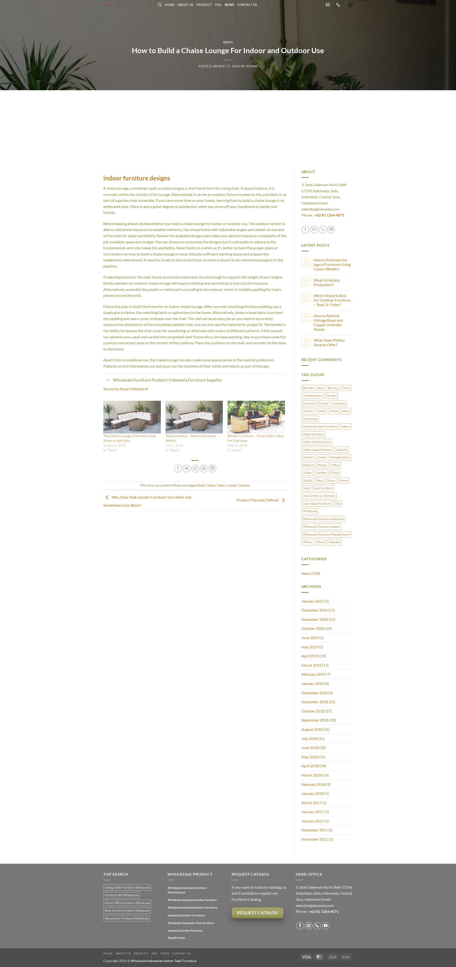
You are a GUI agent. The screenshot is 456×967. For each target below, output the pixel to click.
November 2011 (314, 839)
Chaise (210, 485)
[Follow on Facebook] (305, 229)
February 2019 (313, 674)
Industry (342, 450)
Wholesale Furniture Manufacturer (326, 534)
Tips (338, 503)
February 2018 (313, 784)
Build (201, 485)
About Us (185, 5)
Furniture (338, 403)
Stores (343, 480)
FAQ (218, 5)
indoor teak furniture (317, 442)
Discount (309, 403)
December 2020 (314, 610)
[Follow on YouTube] (331, 229)
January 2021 (312, 601)
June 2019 (309, 637)
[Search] (160, 4)
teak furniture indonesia (319, 496)
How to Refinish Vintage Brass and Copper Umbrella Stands (328, 322)
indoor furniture (313, 434)
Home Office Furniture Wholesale (127, 903)
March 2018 (311, 775)
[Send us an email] (314, 229)
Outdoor (243, 485)
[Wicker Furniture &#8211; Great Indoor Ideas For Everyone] (256, 417)
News (229, 5)
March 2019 (311, 665)
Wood (321, 542)
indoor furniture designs (136, 178)
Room (331, 480)
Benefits (308, 388)
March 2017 (311, 802)
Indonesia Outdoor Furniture (185, 915)
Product (204, 5)
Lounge (232, 485)
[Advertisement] (228, 126)
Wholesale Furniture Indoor (321, 526)
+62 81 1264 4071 (329, 215)
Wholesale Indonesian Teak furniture (190, 923)
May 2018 (309, 757)
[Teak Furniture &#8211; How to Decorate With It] (194, 417)
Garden (308, 411)
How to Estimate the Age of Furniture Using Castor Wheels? (332, 264)
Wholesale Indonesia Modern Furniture (192, 907)
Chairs (345, 388)
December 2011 (314, 830)
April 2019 (310, 656)
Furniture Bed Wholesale (121, 895)
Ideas (346, 411)
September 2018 (314, 720)
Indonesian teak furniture (320, 426)
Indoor (221, 485)
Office (336, 465)
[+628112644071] (338, 4)
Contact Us (247, 5)
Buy (320, 388)
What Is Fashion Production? (327, 282)
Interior (308, 457)
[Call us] (323, 229)
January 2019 (312, 683)
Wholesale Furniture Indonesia (323, 519)
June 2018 (309, 747)
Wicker (308, 542)
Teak (306, 488)
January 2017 (312, 811)
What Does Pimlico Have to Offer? (329, 342)
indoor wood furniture (317, 450)
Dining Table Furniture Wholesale (127, 887)
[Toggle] (108, 380)
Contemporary (313, 395)
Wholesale (310, 511)
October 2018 (312, 711)
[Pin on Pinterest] (204, 468)
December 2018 (314, 692)
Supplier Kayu (176, 937)
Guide (321, 411)
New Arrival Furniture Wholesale (127, 910)
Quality (308, 480)
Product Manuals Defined (258, 500)
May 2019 (309, 647)
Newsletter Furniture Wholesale (126, 918)
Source (108, 389)
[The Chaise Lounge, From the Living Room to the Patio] (132, 417)
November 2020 (314, 619)
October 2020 (312, 628)
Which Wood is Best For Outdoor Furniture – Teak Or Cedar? (332, 300)
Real (320, 480)
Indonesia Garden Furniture (185, 930)
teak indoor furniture (317, 503)
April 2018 (310, 766)
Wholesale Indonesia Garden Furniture (191, 900)
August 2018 (312, 729)
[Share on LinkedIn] (212, 468)
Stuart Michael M (134, 389)
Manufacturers (340, 457)
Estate (323, 403)
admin (251, 66)
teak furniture (323, 488)
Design (332, 395)
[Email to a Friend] (195, 468)
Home (169, 5)
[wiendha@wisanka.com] (328, 4)
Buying (332, 388)
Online (307, 473)
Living (321, 457)
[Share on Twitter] (186, 468)
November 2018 (314, 701)
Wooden (335, 542)
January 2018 (312, 793)
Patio (335, 473)
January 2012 (312, 821)
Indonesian (310, 419)
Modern (308, 465)
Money (322, 465)
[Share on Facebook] (178, 468)
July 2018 (309, 738)
